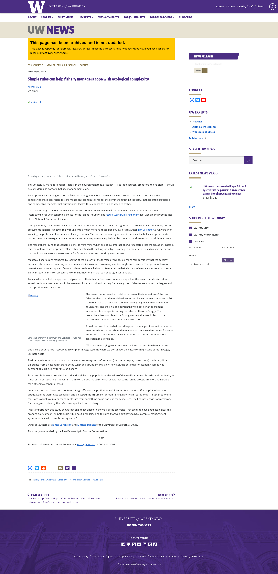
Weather (197, 121)
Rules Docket (157, 556)
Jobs (110, 556)
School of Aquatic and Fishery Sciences (74, 480)
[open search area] (272, 6)
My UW (142, 556)
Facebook (123, 544)
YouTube (139, 544)
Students (220, 6)
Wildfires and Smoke (203, 131)
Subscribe (185, 17)
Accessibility (81, 556)
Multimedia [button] (66, 17)
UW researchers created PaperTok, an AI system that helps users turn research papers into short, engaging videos (225, 192)
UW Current (198, 241)
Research (71, 65)
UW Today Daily (201, 227)
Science (84, 65)
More (198, 70)
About (32, 17)
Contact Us (98, 556)
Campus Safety (125, 556)
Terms (184, 556)
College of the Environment (45, 480)
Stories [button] (46, 17)
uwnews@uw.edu (57, 52)
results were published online (123, 214)
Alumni (260, 6)
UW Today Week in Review (205, 234)
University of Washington (37, 6)
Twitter (128, 544)
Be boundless (139, 525)
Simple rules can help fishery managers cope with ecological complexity (88, 79)
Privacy (172, 556)
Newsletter (198, 556)
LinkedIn (144, 544)
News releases (54, 65)
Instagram (134, 544)
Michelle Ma (34, 86)
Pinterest (150, 544)
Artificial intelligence (204, 126)
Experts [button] (85, 17)
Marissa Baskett (86, 424)
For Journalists (134, 17)
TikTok (155, 544)
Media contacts (108, 17)
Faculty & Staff (246, 6)
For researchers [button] (161, 17)
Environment (35, 65)
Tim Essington (146, 229)
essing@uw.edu (86, 444)
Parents (231, 6)
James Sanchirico (62, 424)
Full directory (196, 138)
